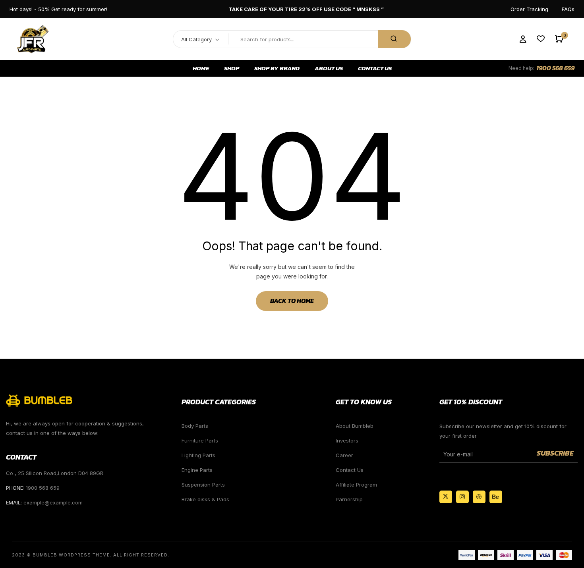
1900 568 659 (555, 68)
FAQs (568, 9)
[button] (559, 39)
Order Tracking (529, 9)
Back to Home (292, 300)
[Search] (394, 39)
